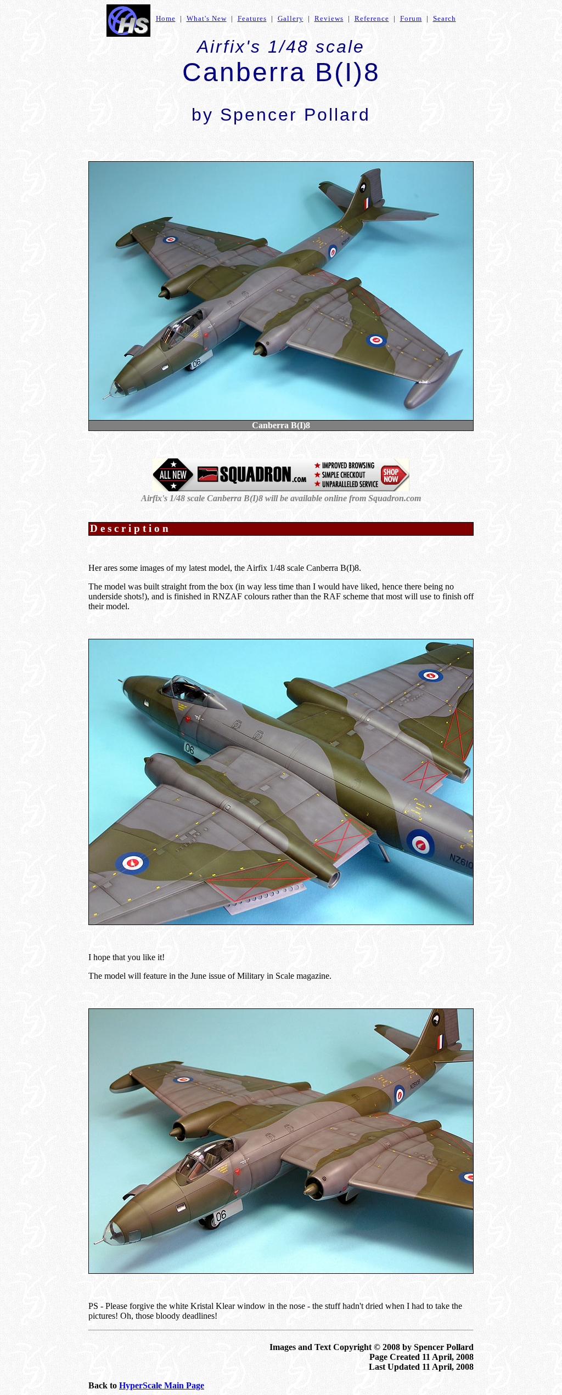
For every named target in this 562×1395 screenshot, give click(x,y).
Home (166, 18)
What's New (207, 18)
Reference (372, 18)
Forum (411, 18)
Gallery (291, 18)
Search (444, 18)
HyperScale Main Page (161, 1385)
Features (252, 18)
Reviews (329, 18)
